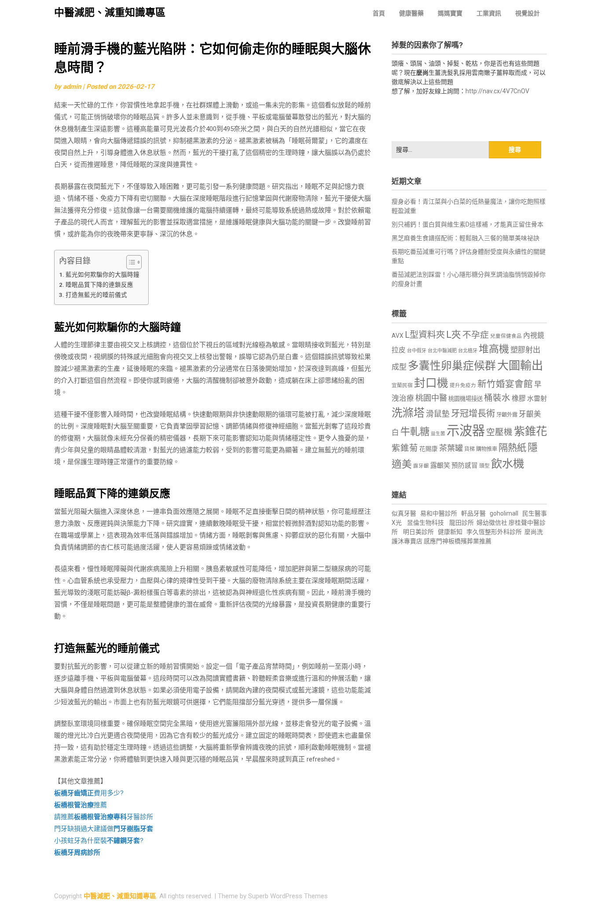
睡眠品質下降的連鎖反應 (99, 284)
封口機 (431, 383)
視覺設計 (527, 13)
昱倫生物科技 (425, 522)
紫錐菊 (405, 448)
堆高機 (494, 349)
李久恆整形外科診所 (494, 531)
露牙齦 (421, 466)
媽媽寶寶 (450, 13)
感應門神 (436, 541)
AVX (397, 335)
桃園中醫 (431, 397)
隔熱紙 (512, 447)
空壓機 (499, 432)
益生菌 (438, 433)
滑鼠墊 (438, 414)
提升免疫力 (463, 385)
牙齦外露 (506, 414)
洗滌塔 (408, 412)
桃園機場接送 (465, 398)
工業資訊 (488, 13)
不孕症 (475, 335)
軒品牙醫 (473, 513)
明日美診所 (418, 531)
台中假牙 (416, 351)
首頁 (379, 13)
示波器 (466, 430)
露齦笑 (440, 465)
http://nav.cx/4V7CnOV (497, 91)
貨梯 (469, 449)
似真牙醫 (404, 513)
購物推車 (486, 449)
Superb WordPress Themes (288, 896)
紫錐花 (530, 431)
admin (72, 87)
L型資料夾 (425, 334)
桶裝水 (497, 398)
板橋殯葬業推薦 (469, 541)
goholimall (504, 513)
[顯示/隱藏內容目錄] (129, 262)
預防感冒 (464, 465)
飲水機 (507, 463)
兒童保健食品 (506, 336)
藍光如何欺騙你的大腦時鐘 (102, 274)
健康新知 (450, 531)
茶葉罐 (451, 448)
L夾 (453, 334)
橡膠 (519, 398)
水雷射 (537, 398)
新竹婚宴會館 (505, 384)
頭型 (484, 466)
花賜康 (428, 448)
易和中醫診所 (438, 513)
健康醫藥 (411, 13)
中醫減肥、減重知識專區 (109, 12)
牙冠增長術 (473, 413)
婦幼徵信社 (492, 522)
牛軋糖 (414, 431)
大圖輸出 (520, 365)
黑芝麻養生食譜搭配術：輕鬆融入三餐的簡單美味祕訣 (465, 237)
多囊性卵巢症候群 (452, 365)
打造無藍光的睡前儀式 (96, 294)
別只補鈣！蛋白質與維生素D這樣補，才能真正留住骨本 (467, 224)
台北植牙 (467, 351)
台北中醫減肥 (442, 351)
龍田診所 (461, 522)
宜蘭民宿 (402, 385)
